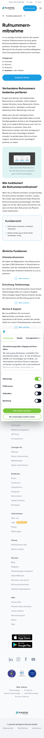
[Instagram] (18, 659)
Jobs (13, 522)
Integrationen (16, 487)
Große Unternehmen (19, 465)
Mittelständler (17, 460)
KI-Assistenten (17, 438)
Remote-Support (18, 615)
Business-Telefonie (22, 696)
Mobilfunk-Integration (20, 429)
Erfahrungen (16, 531)
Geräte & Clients (18, 500)
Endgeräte (15, 491)
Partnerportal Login (19, 544)
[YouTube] (33, 659)
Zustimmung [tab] (8, 338)
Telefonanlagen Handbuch (22, 571)
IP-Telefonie (28, 690)
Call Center (16, 425)
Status (13, 619)
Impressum (36, 728)
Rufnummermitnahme (20, 584)
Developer (15, 505)
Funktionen (16, 482)
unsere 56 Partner (17, 353)
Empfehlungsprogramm (20, 589)
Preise (13, 478)
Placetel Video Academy (21, 606)
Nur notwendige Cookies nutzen (22, 417)
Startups (14, 451)
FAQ (13, 624)
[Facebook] (26, 659)
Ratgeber (15, 566)
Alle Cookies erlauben (22, 411)
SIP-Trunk (15, 434)
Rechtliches (23, 728)
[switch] (38, 386)
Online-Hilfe (16, 602)
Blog (13, 562)
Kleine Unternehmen (19, 456)
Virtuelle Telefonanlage (12, 693)
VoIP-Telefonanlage (31, 693)
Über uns (15, 518)
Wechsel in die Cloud (20, 580)
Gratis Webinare (17, 575)
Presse (14, 527)
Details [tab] (19, 338)
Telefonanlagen (14, 690)
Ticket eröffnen (17, 611)
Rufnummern (16, 496)
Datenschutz (8, 728)
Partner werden (17, 549)
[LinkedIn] (11, 659)
